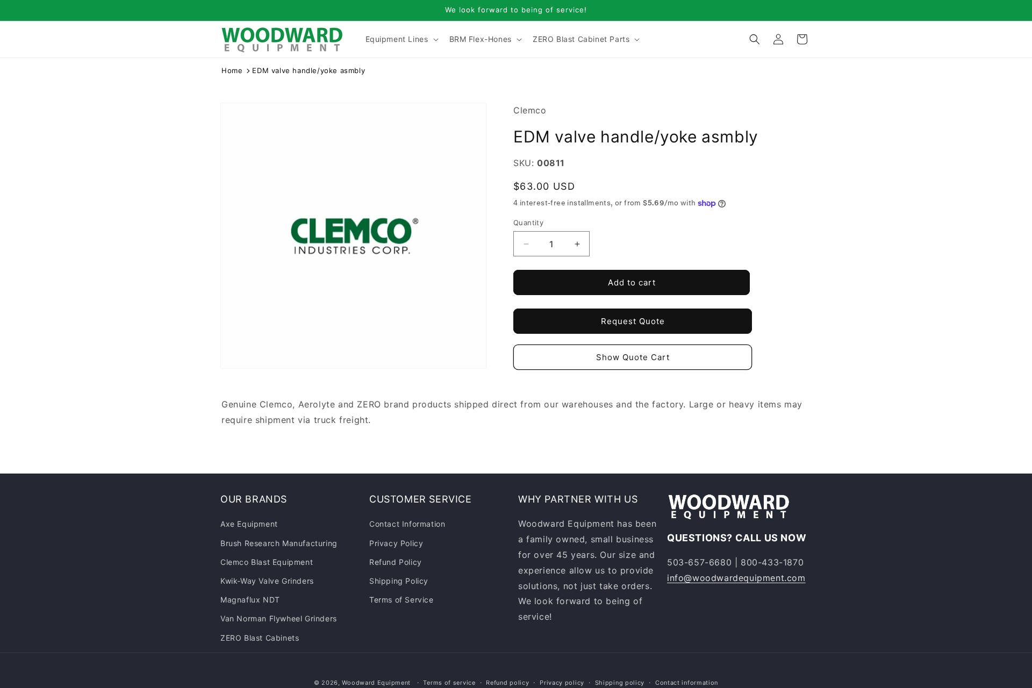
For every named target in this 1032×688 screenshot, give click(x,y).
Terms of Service (401, 599)
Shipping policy (620, 682)
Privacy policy (562, 682)
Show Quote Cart (633, 357)
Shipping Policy (398, 580)
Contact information (686, 682)
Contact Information (407, 523)
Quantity (528, 222)
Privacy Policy (396, 542)
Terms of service (449, 682)
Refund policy (507, 682)
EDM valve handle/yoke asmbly (308, 70)
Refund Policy (395, 562)
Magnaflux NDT (250, 599)
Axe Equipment (249, 523)
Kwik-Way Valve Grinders (267, 580)
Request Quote (633, 321)
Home (231, 70)
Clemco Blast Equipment (266, 562)
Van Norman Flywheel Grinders (278, 618)
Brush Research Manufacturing (279, 542)
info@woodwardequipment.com (736, 577)
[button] (401, 39)
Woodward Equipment (376, 682)
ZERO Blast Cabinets (259, 637)
